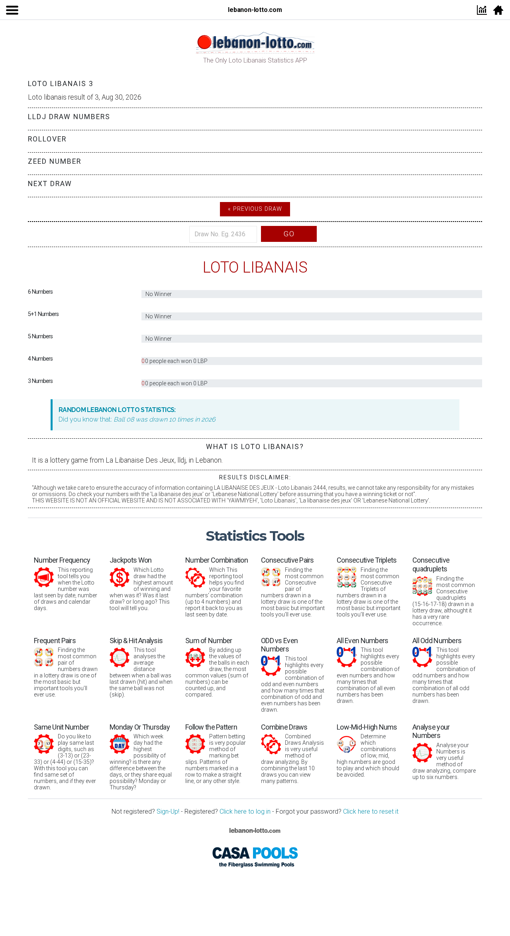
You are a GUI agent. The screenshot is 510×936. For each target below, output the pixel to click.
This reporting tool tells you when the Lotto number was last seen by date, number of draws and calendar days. (65, 583)
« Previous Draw (255, 209)
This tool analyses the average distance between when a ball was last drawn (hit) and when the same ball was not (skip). (141, 667)
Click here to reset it (370, 811)
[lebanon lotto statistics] (255, 42)
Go (288, 233)
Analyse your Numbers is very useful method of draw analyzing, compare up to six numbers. (444, 751)
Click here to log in (245, 811)
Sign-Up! (168, 811)
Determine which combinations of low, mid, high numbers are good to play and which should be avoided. (368, 750)
